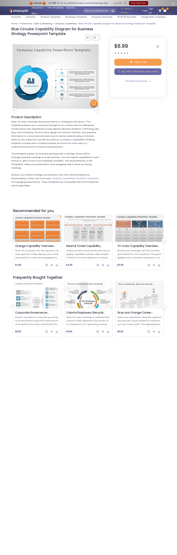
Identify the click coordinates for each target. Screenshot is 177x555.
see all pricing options (136, 81)
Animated (31, 17)
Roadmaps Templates (76, 17)
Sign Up (151, 10)
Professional (26, 23)
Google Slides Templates (153, 17)
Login (145, 10)
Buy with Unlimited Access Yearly (140, 71)
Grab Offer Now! (138, 3)
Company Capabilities (65, 23)
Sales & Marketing (43, 23)
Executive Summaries (102, 17)
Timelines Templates (50, 17)
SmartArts (16, 17)
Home (14, 23)
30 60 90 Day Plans (126, 17)
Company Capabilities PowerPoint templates (75, 178)
